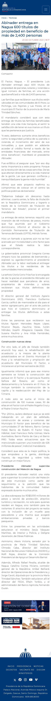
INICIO (11, 666)
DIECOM (41, 670)
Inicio (4, 18)
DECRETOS (11, 670)
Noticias (13, 18)
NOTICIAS (38, 666)
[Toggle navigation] (46, 9)
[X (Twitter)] (15, 680)
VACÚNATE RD (27, 670)
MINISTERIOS (25, 673)
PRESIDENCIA (24, 666)
